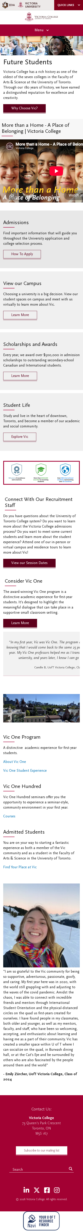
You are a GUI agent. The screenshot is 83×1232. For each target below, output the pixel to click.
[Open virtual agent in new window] (41, 1229)
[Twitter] (37, 1190)
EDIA (12, 5)
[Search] (71, 1169)
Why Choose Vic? (24, 108)
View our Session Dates (29, 563)
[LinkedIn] (26, 1190)
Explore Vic (19, 437)
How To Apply (22, 254)
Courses (9, 816)
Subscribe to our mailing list (41, 1150)
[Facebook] (47, 1190)
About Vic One (14, 762)
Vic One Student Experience (25, 771)
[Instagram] (56, 1190)
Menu (39, 30)
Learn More (20, 315)
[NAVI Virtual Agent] (41, 1221)
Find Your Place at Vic (20, 867)
